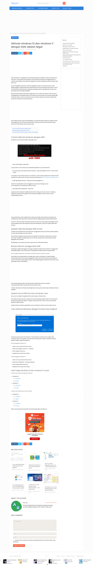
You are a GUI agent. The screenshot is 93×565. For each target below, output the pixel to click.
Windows (15, 37)
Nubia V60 (24, 560)
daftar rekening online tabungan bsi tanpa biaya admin (71, 55)
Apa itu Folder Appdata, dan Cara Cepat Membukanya (50, 465)
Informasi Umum (43, 8)
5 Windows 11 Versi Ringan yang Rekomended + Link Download (34, 487)
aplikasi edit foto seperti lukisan (70, 48)
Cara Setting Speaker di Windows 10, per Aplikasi (18, 466)
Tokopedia (17, 378)
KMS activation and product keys (50, 177)
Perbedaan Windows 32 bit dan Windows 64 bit (34, 466)
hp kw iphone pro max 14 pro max (71, 61)
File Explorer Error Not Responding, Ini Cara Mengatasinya (51, 488)
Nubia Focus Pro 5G (57, 560)
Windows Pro (30, 8)
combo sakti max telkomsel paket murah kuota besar (71, 63)
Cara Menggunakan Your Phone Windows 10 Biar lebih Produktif (18, 486)
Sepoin (10, 556)
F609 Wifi (65, 66)
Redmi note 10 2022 (67, 45)
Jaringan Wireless (16, 8)
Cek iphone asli (66, 58)
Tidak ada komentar (32, 49)
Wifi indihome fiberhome (69, 46)
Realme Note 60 (87, 560)
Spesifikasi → (10, 563)
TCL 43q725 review (67, 59)
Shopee (17, 381)
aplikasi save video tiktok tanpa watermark (70, 52)
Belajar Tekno (67, 8)
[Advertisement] (46, 22)
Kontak (63, 556)
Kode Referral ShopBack (69, 43)
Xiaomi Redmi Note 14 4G (11, 560)
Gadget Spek (55, 8)
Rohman (13, 49)
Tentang (58, 556)
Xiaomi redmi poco (67, 50)
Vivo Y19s (70, 560)
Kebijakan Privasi (80, 556)
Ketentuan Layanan (70, 556)
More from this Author (51, 502)
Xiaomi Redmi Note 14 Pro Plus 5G (42, 560)
